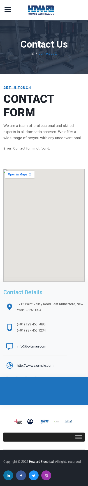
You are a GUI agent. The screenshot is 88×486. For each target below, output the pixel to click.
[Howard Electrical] (44, 10)
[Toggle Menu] (78, 437)
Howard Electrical (41, 461)
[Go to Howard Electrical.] (33, 53)
